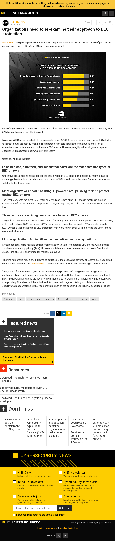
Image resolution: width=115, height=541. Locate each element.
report (94, 299)
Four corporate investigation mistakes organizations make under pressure (57, 427)
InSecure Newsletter (31, 482)
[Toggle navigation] (111, 13)
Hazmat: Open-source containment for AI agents (24, 331)
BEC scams (9, 299)
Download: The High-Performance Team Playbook (24, 358)
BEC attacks (8, 42)
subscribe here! (66, 6)
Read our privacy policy (47, 528)
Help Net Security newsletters (23, 3)
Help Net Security (17, 22)
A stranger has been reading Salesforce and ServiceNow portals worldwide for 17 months (79, 431)
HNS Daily (24, 472)
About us (63, 528)
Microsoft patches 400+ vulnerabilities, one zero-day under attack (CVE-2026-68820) (101, 429)
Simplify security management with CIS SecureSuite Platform (23, 389)
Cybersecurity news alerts (80, 482)
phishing (84, 299)
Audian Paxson (39, 263)
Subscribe (64, 508)
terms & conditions (56, 514)
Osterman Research (66, 299)
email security (33, 299)
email (21, 299)
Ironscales (49, 299)
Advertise (73, 528)
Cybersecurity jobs (29, 496)
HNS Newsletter (74, 472)
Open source (71, 496)
